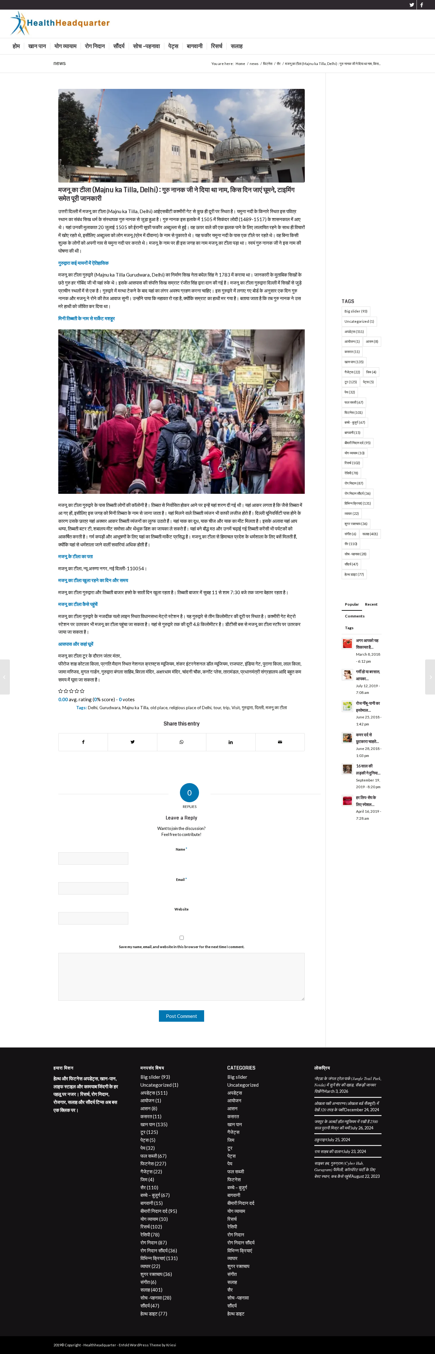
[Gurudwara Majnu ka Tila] (181, 136)
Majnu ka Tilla (135, 707)
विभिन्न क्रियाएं (358, 503)
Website (182, 909)
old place (159, 707)
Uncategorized (359, 321)
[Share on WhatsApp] (181, 742)
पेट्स (368, 382)
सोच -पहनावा (356, 554)
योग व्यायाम (355, 453)
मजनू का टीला (276, 707)
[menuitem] (16, 46)
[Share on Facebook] (83, 742)
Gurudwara (109, 707)
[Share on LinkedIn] (230, 742)
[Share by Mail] (280, 742)
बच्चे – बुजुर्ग (150, 1195)
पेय (350, 392)
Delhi (92, 707)
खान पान (354, 362)
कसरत (352, 351)
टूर (351, 382)
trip (226, 707)
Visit (236, 707)
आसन (372, 341)
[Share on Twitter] (132, 742)
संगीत (350, 534)
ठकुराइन (320, 1139)
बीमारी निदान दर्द (358, 443)
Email (181, 879)
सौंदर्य (351, 564)
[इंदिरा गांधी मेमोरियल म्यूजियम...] (5, 677)
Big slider (356, 311)
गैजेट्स (352, 372)
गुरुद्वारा (247, 707)
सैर (351, 544)
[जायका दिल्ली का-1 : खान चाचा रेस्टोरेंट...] (430, 677)
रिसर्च (352, 463)
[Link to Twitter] (412, 5)
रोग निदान (354, 483)
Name (181, 849)
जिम (371, 372)
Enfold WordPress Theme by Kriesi (147, 1345)
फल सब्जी (354, 402)
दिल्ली (259, 707)
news (59, 63)
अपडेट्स (354, 331)
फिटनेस (354, 412)
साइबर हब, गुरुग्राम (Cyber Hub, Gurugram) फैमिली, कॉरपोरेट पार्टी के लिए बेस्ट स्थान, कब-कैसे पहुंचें (344, 1169)
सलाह (370, 534)
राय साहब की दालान (328, 1151)
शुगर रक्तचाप (356, 524)
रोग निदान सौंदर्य (358, 493)
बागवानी (352, 432)
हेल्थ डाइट (354, 574)
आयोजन (352, 341)
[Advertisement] (362, 184)
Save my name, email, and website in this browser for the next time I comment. (181, 947)
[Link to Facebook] (421, 5)
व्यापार (352, 513)
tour (217, 707)
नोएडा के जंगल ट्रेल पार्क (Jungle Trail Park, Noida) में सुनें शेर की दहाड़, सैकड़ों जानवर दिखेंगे (348, 1085)
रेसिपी (351, 473)
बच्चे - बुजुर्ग (355, 422)
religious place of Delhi (190, 707)
